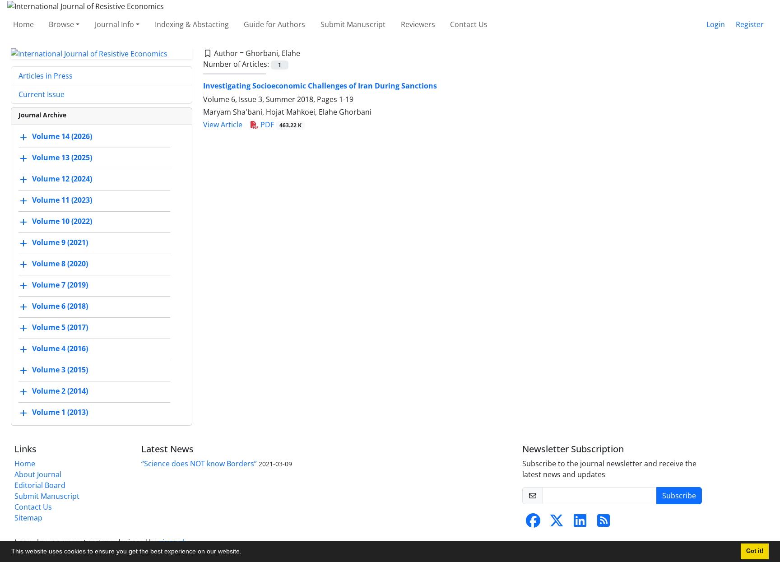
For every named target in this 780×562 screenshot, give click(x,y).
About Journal (37, 474)
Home (23, 24)
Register (750, 24)
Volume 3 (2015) (60, 370)
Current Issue (42, 94)
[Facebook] (533, 523)
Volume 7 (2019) (60, 285)
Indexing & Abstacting (192, 24)
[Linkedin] (580, 523)
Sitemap (28, 518)
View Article (222, 125)
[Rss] (603, 523)
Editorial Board (39, 485)
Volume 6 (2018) (60, 306)
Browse (61, 24)
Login (715, 24)
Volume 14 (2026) (62, 137)
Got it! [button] (754, 551)
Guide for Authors (274, 24)
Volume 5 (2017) (60, 328)
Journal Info (114, 24)
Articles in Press (46, 76)
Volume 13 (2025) (62, 158)
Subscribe (679, 496)
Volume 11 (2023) (62, 200)
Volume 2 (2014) (60, 391)
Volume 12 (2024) (62, 179)
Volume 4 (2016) (60, 349)
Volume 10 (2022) (62, 222)
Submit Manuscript (352, 24)
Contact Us (469, 24)
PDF (280, 125)
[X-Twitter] (556, 523)
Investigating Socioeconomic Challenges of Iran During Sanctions (320, 86)
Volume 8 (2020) (60, 264)
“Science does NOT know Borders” (199, 464)
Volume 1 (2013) (60, 413)
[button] (244, 552)
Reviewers (418, 24)
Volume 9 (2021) (60, 243)
